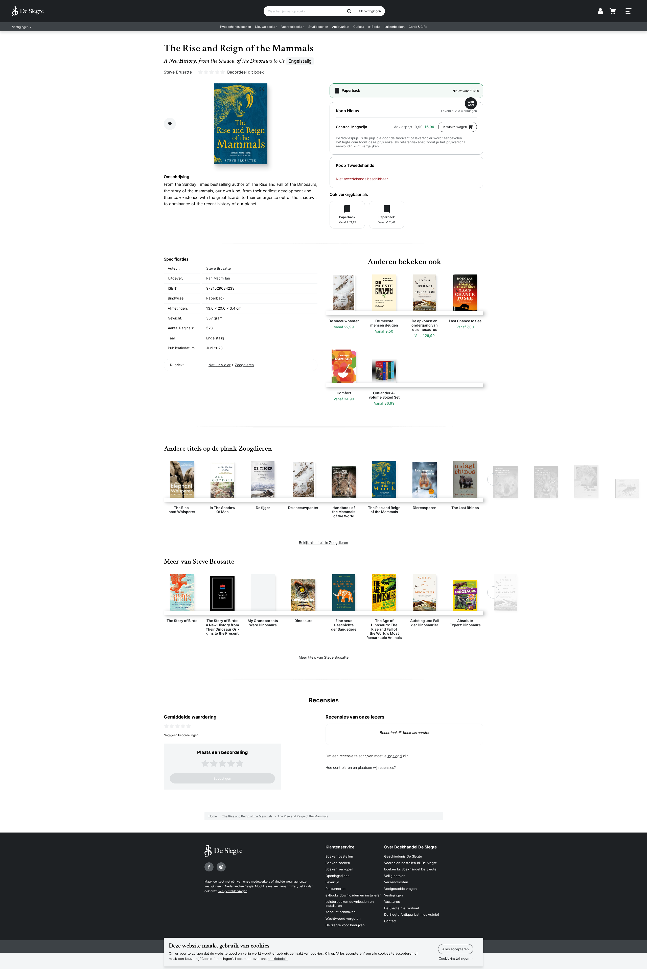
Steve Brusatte (178, 72)
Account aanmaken (341, 912)
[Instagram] (221, 867)
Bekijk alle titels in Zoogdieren (323, 542)
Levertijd (332, 882)
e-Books (374, 27)
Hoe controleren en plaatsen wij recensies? (361, 767)
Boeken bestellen (339, 856)
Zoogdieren (244, 365)
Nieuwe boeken (266, 27)
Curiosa (358, 27)
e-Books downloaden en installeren (354, 895)
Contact (390, 921)
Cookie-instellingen (454, 958)
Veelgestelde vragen (232, 891)
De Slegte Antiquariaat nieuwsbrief (411, 914)
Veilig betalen (394, 876)
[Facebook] (209, 867)
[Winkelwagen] (613, 11)
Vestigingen (393, 895)
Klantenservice (340, 846)
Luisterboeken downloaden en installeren (350, 903)
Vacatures (392, 901)
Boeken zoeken (338, 863)
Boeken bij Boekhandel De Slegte (410, 869)
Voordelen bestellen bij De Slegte (410, 863)
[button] (154, 479)
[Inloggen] (600, 11)
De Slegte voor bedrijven (345, 925)
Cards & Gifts (418, 27)
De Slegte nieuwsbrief (401, 908)
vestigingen (212, 886)
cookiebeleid (278, 959)
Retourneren (335, 889)
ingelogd (394, 756)
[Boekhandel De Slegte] (28, 11)
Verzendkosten (396, 882)
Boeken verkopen (339, 869)
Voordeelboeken (292, 27)
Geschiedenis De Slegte (403, 856)
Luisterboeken (394, 27)
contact (218, 881)
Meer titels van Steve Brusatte (324, 657)
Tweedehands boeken (235, 27)
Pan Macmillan (218, 278)
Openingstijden (338, 876)
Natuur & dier (219, 365)
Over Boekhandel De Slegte (410, 846)
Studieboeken (318, 27)
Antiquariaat (340, 27)
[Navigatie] (628, 11)
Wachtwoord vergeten (343, 918)
